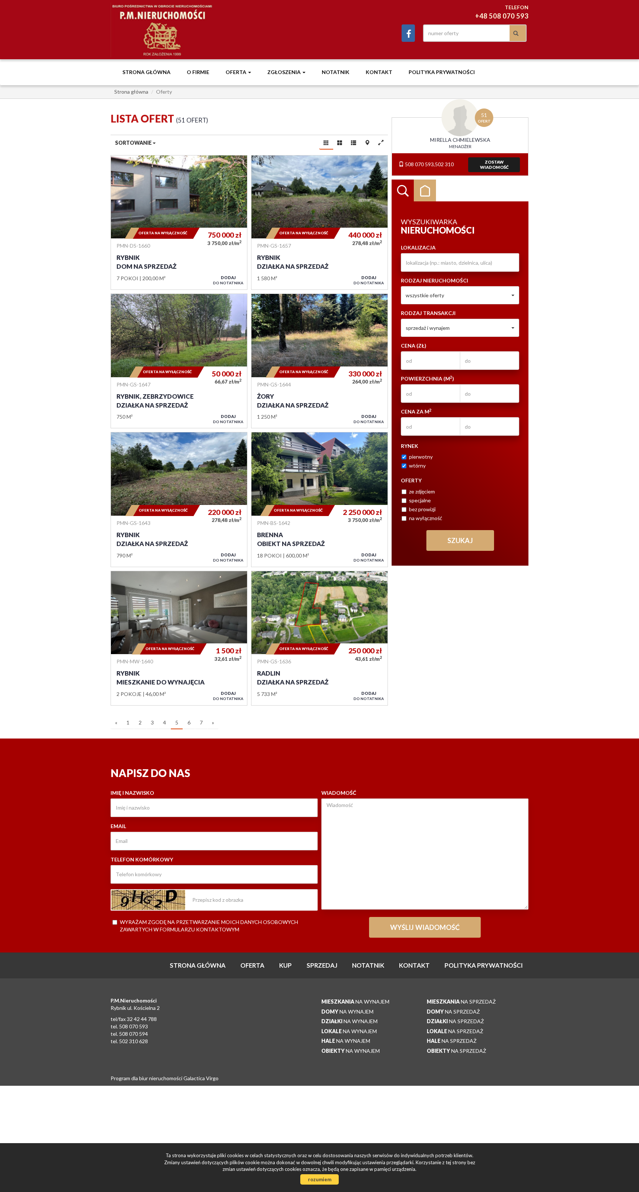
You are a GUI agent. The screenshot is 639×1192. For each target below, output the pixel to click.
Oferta (252, 965)
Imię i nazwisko (132, 793)
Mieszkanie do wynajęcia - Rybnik (179, 638)
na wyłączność (425, 518)
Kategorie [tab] (425, 191)
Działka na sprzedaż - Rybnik (319, 222)
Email (118, 826)
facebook (408, 33)
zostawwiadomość (494, 165)
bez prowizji (422, 509)
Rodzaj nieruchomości (434, 280)
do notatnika (228, 280)
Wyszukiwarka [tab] (403, 191)
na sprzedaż (461, 1001)
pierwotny (421, 456)
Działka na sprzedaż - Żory (319, 361)
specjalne (420, 500)
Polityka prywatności (442, 72)
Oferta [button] (236, 72)
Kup (285, 965)
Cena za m (416, 411)
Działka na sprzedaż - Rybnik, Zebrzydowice (179, 361)
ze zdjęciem (422, 491)
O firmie (198, 72)
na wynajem (355, 1001)
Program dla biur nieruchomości (147, 1078)
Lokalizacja (418, 247)
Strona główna (146, 72)
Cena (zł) (413, 345)
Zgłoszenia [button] (284, 72)
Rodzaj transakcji (428, 313)
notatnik (335, 72)
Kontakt (379, 72)
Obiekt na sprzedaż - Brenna (319, 499)
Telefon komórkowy (142, 859)
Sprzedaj (322, 965)
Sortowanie (134, 143)
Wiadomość (338, 793)
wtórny (417, 465)
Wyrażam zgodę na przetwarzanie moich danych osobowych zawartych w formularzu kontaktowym (209, 925)
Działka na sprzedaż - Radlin (319, 638)
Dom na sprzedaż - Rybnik (179, 222)
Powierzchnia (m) (427, 378)
